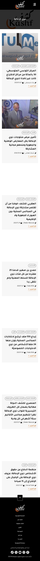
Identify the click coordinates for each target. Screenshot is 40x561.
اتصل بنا (20, 539)
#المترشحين (21, 332)
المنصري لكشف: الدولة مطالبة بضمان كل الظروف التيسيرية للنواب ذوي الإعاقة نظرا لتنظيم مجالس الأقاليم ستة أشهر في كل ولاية (20, 411)
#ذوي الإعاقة (16, 66)
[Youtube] (20, 552)
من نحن (20, 535)
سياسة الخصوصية (20, 543)
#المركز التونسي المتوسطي (28, 66)
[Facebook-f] (27, 552)
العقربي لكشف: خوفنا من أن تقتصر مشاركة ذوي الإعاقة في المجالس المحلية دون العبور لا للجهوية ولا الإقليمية (20, 212)
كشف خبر (20, 519)
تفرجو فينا (20, 531)
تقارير (20, 527)
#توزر (14, 332)
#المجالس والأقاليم (19, 398)
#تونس (33, 132)
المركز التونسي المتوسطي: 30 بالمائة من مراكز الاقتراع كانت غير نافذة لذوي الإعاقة (21, 75)
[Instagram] (23, 552)
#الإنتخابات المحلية (30, 199)
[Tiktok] (12, 552)
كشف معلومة (20, 523)
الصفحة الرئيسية (20, 515)
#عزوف (24, 465)
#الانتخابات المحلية (30, 332)
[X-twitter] (16, 552)
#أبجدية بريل (32, 265)
